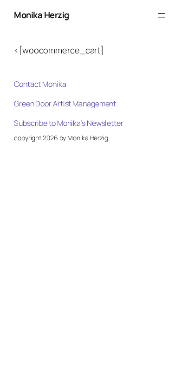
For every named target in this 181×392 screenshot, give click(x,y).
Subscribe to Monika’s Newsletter (68, 123)
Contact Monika (40, 84)
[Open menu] (161, 15)
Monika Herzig (41, 14)
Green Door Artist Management (65, 103)
